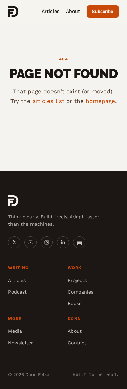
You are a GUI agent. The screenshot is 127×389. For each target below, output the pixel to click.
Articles (50, 11)
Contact (77, 342)
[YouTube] (30, 242)
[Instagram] (47, 242)
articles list (48, 101)
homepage (100, 101)
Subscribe (102, 11)
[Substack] (79, 242)
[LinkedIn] (63, 242)
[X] (14, 242)
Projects (77, 280)
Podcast (17, 292)
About (73, 11)
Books (74, 303)
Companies (80, 292)
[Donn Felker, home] (13, 11)
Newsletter (20, 342)
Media (15, 331)
